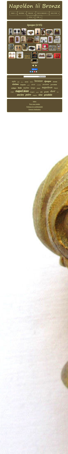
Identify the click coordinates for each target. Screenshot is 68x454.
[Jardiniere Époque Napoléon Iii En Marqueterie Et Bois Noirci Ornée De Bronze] (35, 58)
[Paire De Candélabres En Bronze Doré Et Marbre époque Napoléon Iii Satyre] (52, 50)
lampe (33, 88)
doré (52, 91)
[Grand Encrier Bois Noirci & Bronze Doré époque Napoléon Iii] (32, 50)
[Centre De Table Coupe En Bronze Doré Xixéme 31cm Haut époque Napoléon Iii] (19, 58)
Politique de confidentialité (34, 107)
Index (34, 101)
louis (20, 88)
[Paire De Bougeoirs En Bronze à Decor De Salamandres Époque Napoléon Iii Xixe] (37, 43)
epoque (38, 88)
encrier (37, 92)
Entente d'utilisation (35, 109)
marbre (26, 88)
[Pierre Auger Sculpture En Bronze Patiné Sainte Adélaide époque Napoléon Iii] (37, 35)
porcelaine (54, 84)
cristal (39, 84)
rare (18, 81)
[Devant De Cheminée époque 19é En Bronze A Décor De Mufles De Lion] (30, 43)
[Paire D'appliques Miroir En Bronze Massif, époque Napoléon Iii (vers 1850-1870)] (18, 50)
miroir (26, 81)
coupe (12, 92)
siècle (33, 84)
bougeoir (32, 92)
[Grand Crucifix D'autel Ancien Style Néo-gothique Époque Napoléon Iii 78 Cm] (23, 43)
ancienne (46, 84)
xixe (40, 95)
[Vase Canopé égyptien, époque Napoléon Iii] (24, 35)
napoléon (22, 91)
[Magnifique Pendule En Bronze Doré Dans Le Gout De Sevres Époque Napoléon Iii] (45, 50)
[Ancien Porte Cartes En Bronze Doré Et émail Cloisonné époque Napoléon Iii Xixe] (49, 35)
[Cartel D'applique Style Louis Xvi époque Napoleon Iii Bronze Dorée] (59, 50)
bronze (39, 80)
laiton (31, 81)
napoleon (47, 87)
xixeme (55, 81)
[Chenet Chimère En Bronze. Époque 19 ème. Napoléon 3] (43, 35)
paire (28, 94)
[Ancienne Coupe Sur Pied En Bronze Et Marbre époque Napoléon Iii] (30, 35)
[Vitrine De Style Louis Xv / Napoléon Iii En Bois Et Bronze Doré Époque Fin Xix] (17, 43)
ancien (20, 94)
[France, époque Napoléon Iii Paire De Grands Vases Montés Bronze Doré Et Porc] (17, 35)
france (56, 88)
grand (28, 84)
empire (35, 95)
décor (22, 82)
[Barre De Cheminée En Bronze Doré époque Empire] (34, 63)
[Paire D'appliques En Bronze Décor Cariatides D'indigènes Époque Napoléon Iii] (11, 50)
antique (13, 88)
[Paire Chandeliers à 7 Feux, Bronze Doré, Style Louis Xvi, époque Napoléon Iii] (12, 58)
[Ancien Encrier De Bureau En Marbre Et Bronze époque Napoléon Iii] (41, 58)
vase (58, 92)
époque (47, 81)
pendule (48, 94)
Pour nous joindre (34, 104)
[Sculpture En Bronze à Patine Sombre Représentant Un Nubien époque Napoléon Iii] (11, 35)
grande (46, 92)
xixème (15, 84)
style (14, 81)
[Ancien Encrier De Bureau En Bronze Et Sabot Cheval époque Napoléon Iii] (25, 50)
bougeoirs (23, 84)
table (41, 92)
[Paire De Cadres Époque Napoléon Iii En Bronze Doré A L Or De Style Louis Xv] (27, 58)
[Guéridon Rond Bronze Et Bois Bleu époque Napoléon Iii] (57, 43)
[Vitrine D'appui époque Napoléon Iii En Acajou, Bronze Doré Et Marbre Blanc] (11, 43)
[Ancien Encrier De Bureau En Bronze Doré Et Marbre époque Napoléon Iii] (57, 35)
